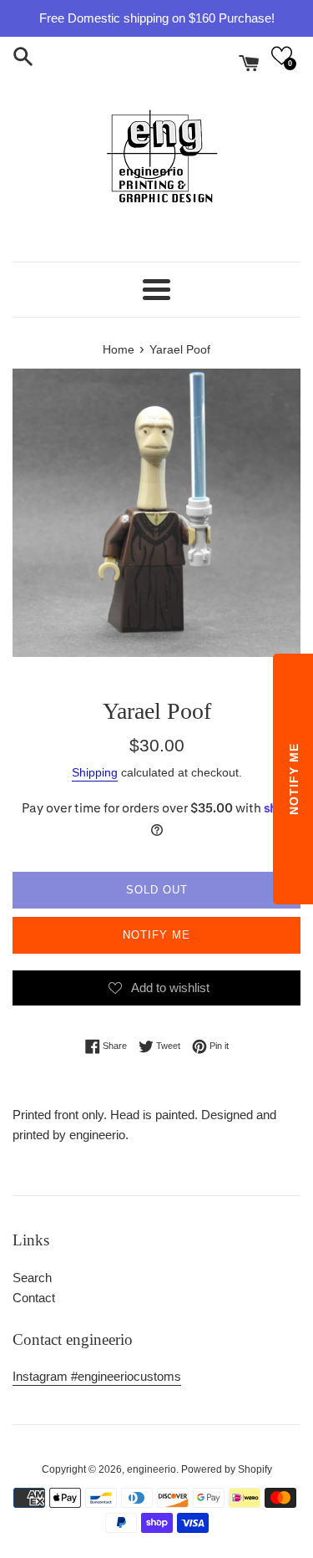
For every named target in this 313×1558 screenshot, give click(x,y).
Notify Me (156, 935)
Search (32, 1277)
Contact (34, 1298)
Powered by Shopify (226, 1469)
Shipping (95, 772)
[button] (281, 55)
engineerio (151, 1469)
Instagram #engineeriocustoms (97, 1376)
